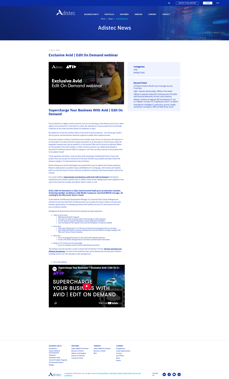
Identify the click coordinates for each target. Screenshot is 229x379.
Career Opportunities (123, 351)
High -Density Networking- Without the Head (153, 91)
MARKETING (139, 73)
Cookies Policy (122, 373)
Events (118, 360)
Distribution (53, 348)
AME (136, 70)
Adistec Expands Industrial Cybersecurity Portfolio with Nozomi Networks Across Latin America (155, 95)
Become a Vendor (100, 351)
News (111, 19)
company (119, 346)
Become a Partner (77, 351)
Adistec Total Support (78, 353)
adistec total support (187, 3)
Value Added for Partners (79, 348)
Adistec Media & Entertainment (54, 352)
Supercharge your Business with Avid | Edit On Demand (86, 177)
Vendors (97, 346)
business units (55, 346)
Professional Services (56, 362)
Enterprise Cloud (54, 357)
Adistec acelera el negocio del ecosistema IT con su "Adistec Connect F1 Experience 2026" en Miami (156, 100)
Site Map (112, 373)
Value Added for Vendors (102, 348)
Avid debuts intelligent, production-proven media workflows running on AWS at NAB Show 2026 (155, 106)
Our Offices (120, 356)
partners (75, 346)
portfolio (109, 14)
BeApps (51, 365)
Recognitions (120, 348)
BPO (95, 353)
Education (52, 355)
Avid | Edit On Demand (59, 190)
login (208, 3)
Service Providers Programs (58, 360)
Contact (119, 353)
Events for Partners (78, 356)
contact (166, 14)
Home (103, 19)
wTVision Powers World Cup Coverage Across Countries (153, 87)
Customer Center (77, 358)
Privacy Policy (103, 373)
